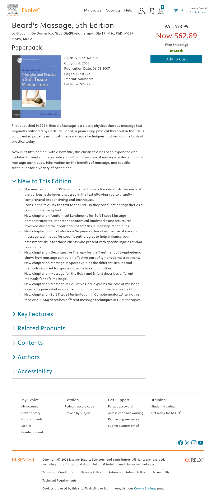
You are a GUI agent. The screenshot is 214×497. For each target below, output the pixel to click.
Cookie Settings (145, 488)
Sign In (177, 10)
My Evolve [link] (93, 10)
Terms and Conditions (58, 472)
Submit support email (123, 426)
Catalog (72, 399)
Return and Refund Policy (126, 472)
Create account (32, 432)
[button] (41, 181)
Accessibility (160, 472)
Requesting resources (123, 419)
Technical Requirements (59, 480)
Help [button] (128, 10)
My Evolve (30, 399)
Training (158, 399)
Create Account (198, 12)
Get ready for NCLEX (166, 413)
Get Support (119, 399)
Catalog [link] (113, 10)
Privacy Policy (91, 472)
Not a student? (31, 419)
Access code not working (126, 413)
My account (29, 406)
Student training (163, 406)
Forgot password (120, 406)
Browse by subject (77, 413)
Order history (30, 413)
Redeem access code (79, 406)
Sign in (26, 426)
